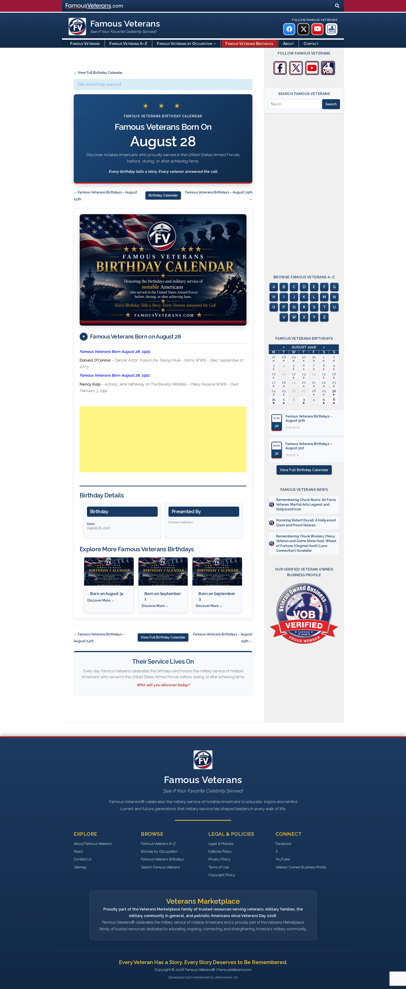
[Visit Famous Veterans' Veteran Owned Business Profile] (328, 74)
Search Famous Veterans (160, 867)
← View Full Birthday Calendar (98, 73)
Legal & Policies (220, 844)
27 (274, 357)
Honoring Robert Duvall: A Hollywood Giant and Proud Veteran (306, 522)
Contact (311, 43)
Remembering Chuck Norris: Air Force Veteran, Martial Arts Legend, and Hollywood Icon (306, 504)
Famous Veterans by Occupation (184, 43)
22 (324, 382)
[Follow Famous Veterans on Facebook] (280, 74)
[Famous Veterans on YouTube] (317, 29)
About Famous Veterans (93, 844)
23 (334, 382)
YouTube (283, 859)
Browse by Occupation (159, 851)
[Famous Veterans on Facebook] (289, 29)
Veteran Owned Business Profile (301, 867)
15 (324, 374)
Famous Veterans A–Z (128, 43)
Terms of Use (218, 867)
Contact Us (82, 859)
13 (304, 374)
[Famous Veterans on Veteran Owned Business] (331, 29)
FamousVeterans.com (94, 6)
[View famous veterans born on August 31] (109, 571)
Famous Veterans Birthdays (249, 43)
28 (284, 357)
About (288, 43)
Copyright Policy (221, 875)
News (78, 851)
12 (294, 374)
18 (284, 382)
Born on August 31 (106, 593)
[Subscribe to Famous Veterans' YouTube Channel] (312, 74)
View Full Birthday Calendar (163, 637)
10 (274, 374)
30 (304, 357)
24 (273, 391)
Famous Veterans (85, 43)
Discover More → (100, 600)
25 (284, 391)
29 (294, 357)
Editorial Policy (220, 851)
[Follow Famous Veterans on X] (296, 74)
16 (334, 374)
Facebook (284, 844)
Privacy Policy (219, 859)
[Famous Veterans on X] (303, 29)
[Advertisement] (163, 439)
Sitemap (80, 867)
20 (304, 382)
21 (314, 382)
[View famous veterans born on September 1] (163, 571)
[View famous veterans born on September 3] (217, 571)
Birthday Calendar (163, 195)
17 (274, 382)
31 (314, 357)
